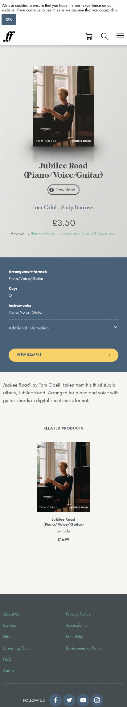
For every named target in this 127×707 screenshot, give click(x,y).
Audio (8, 670)
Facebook (55, 700)
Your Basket (89, 36)
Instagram (97, 700)
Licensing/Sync (17, 648)
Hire (6, 636)
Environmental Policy (84, 648)
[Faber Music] (9, 36)
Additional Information (29, 328)
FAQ (7, 659)
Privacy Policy (78, 614)
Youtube (83, 700)
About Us (11, 614)
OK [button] (9, 19)
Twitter (69, 700)
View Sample (29, 354)
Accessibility (77, 625)
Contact (10, 625)
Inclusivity (74, 636)
